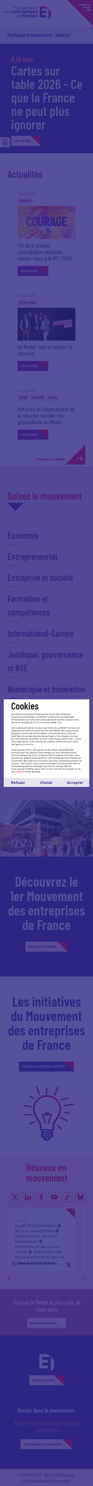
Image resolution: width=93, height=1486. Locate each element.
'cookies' (19, 771)
